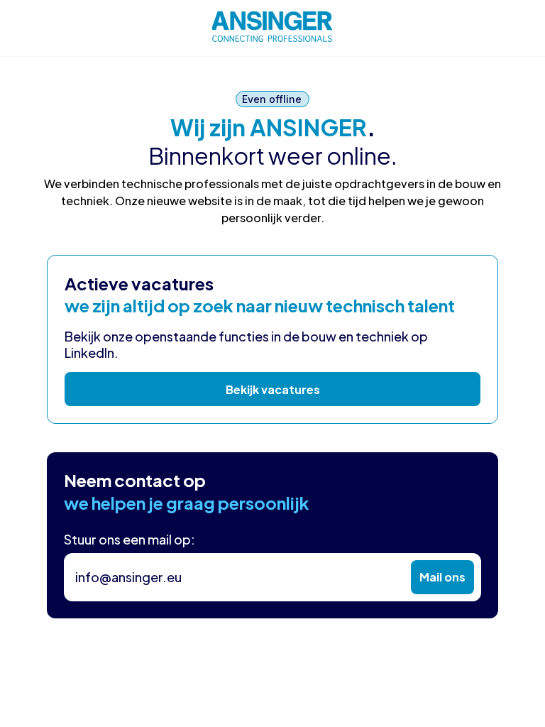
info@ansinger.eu (128, 577)
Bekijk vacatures (273, 389)
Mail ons (442, 576)
